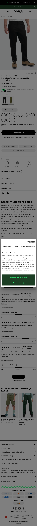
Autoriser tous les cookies (18, 277)
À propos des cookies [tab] (28, 246)
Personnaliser (17, 283)
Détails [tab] (16, 246)
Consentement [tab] (6, 246)
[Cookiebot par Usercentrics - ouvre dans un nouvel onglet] (27, 241)
